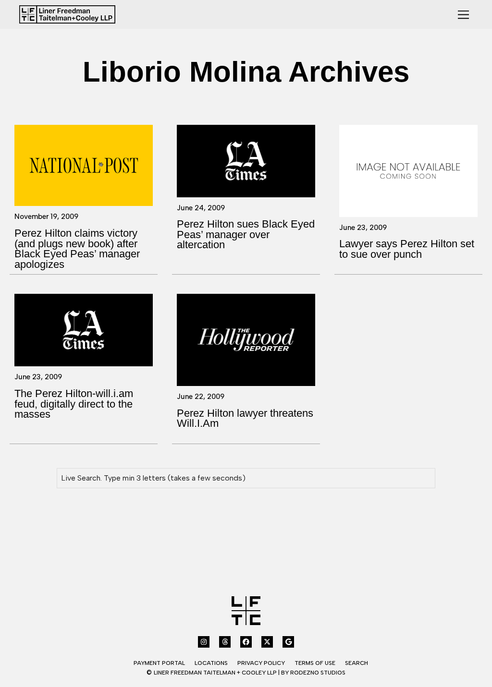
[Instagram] (203, 642)
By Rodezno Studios (313, 672)
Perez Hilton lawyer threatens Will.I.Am (245, 418)
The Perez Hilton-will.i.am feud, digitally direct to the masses (73, 403)
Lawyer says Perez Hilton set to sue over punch (406, 249)
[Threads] (225, 642)
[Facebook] (246, 642)
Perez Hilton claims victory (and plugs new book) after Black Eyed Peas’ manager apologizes (77, 248)
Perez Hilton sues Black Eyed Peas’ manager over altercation (246, 234)
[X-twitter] (267, 642)
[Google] (288, 642)
